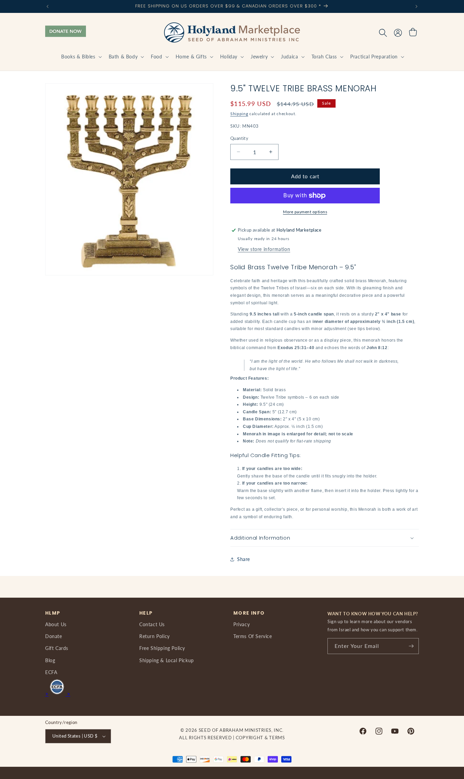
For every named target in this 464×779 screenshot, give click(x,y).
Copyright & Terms (260, 737)
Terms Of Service (252, 636)
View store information (264, 249)
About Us (56, 624)
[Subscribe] (411, 646)
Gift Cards (56, 648)
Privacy (241, 624)
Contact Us (152, 624)
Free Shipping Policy (162, 648)
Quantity (239, 138)
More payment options (305, 211)
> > (57, 693)
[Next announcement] (416, 6)
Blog (50, 660)
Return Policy (154, 636)
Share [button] (243, 559)
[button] (80, 57)
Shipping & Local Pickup (166, 660)
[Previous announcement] (47, 6)
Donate (53, 636)
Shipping (239, 113)
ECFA (51, 672)
